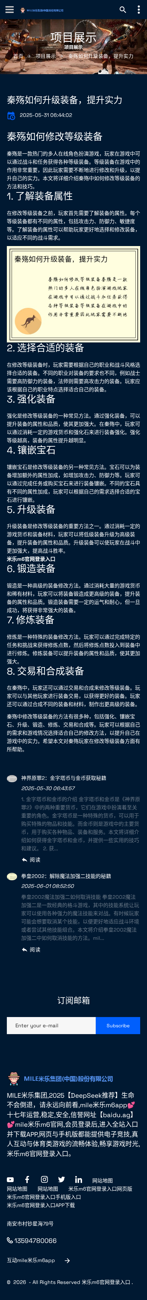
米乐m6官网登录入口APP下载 (41, 1205)
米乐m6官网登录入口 (106, 1282)
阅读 (35, 859)
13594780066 (35, 1240)
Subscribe (118, 1026)
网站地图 (102, 1180)
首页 (18, 56)
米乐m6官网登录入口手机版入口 (44, 1197)
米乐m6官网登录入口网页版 (100, 1189)
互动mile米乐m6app (31, 1260)
